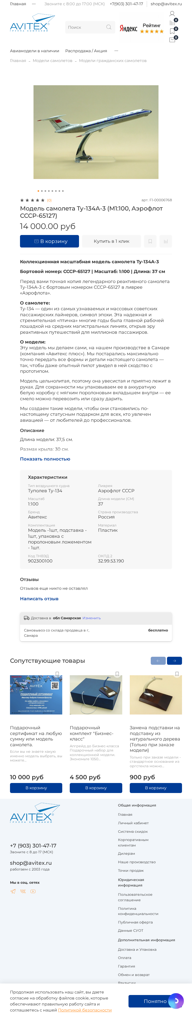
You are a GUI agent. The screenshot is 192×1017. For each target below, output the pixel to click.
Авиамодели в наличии (34, 50)
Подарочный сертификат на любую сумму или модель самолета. (36, 736)
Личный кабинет (133, 823)
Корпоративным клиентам (133, 843)
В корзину (36, 788)
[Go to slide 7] (59, 191)
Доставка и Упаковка (137, 949)
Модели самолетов (52, 60)
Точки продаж (131, 870)
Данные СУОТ (130, 930)
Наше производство (137, 862)
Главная (18, 4)
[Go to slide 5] (52, 191)
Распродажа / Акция (86, 50)
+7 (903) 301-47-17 (33, 845)
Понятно (155, 1001)
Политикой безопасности (85, 1010)
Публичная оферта (135, 922)
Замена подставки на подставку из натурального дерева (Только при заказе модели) (155, 739)
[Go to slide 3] (45, 191)
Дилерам (126, 853)
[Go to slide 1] (38, 191)
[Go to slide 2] (42, 191)
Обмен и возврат (134, 974)
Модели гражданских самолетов (113, 60)
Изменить (91, 618)
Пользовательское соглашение (135, 897)
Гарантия (126, 966)
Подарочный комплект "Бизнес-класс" (92, 733)
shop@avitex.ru (166, 4)
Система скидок (133, 831)
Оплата (124, 958)
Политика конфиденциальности (138, 911)
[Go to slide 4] (49, 191)
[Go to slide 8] (63, 191)
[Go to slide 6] (56, 191)
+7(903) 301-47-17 (126, 4)
